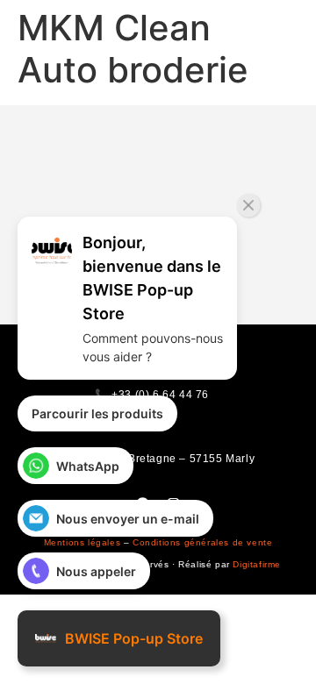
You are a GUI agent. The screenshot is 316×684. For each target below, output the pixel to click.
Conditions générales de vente (202, 542)
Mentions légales (82, 542)
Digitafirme (257, 564)
